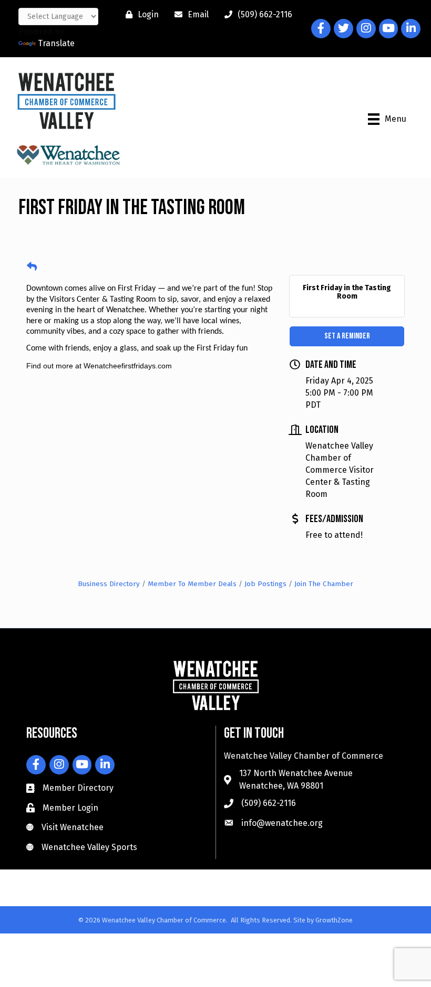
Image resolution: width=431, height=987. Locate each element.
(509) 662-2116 (268, 803)
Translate (56, 43)
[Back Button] (32, 267)
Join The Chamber (323, 583)
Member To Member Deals (192, 583)
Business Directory (109, 583)
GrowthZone (334, 920)
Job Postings (265, 583)
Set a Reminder (347, 336)
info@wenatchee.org (282, 823)
